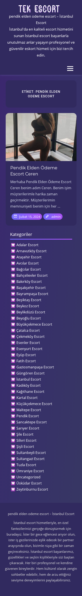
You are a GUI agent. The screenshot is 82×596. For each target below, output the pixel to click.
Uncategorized (28, 477)
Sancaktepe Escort (31, 422)
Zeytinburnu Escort (32, 489)
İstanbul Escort (28, 379)
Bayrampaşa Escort (32, 293)
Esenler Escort (28, 342)
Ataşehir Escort (29, 257)
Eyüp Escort (26, 354)
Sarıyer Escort (27, 428)
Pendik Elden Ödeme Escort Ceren (33, 171)
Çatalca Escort (28, 330)
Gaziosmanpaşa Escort (35, 367)
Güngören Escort (30, 373)
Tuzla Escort (26, 464)
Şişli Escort (25, 446)
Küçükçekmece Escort (34, 403)
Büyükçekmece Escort (34, 324)
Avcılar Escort (27, 263)
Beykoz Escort (27, 306)
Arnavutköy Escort (31, 251)
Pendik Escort (27, 416)
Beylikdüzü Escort (30, 312)
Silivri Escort (26, 440)
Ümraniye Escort (30, 471)
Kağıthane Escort (30, 391)
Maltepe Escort (28, 409)
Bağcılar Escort (28, 269)
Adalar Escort (27, 244)
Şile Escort (24, 434)
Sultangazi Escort (30, 458)
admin (56, 217)
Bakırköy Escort (29, 281)
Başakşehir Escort (31, 287)
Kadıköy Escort (28, 385)
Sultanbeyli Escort (31, 452)
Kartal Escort (27, 397)
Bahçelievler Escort (32, 275)
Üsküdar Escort (29, 483)
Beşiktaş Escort (28, 299)
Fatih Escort (26, 361)
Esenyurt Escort (29, 348)
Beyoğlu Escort (28, 318)
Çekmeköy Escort (30, 336)
